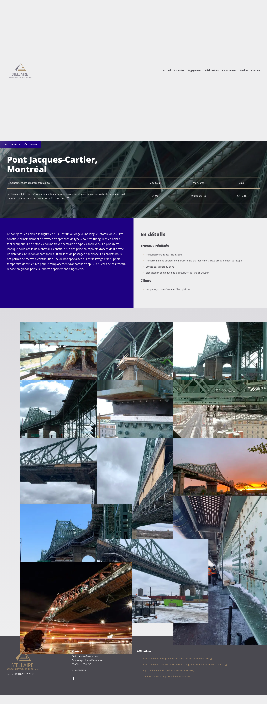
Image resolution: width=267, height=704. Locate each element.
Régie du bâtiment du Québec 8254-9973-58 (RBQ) (169, 670)
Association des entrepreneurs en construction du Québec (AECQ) (177, 658)
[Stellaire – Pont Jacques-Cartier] (76, 323)
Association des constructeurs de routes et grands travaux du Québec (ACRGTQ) (185, 664)
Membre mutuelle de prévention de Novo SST (166, 676)
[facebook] (73, 678)
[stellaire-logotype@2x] (20, 62)
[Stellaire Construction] (23, 650)
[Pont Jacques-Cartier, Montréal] (152, 323)
